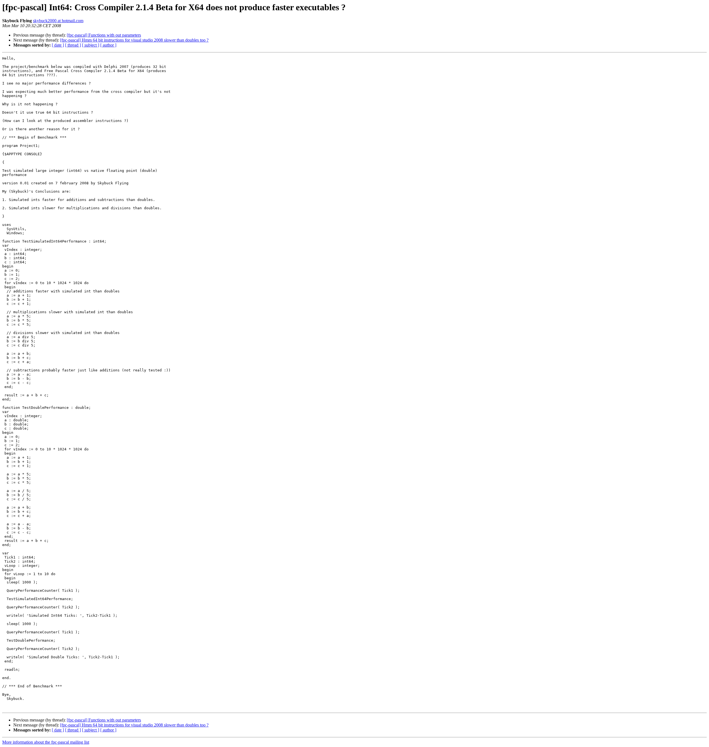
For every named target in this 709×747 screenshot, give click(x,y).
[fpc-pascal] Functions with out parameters (104, 35)
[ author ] (108, 45)
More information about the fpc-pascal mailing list (45, 742)
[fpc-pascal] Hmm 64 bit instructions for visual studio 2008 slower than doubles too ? (134, 40)
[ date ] (58, 45)
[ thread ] (73, 45)
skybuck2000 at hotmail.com (58, 20)
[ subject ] (90, 45)
